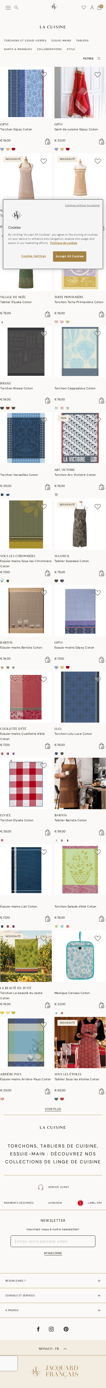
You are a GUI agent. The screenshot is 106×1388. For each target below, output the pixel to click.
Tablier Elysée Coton (16, 302)
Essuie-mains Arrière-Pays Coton (25, 1079)
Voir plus (53, 1109)
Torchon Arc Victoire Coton (75, 475)
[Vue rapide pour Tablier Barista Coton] (102, 832)
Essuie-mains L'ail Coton (18, 906)
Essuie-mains (61, 40)
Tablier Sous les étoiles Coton (76, 1079)
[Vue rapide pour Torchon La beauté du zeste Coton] (48, 1005)
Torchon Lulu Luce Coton (73, 734)
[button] (92, 7)
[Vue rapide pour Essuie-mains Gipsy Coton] (102, 659)
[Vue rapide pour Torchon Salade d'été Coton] (102, 918)
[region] (53, 234)
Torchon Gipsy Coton (16, 129)
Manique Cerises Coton (72, 993)
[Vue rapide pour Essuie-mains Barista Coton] (48, 659)
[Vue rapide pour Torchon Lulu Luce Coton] (102, 745)
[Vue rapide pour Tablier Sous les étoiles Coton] (102, 1091)
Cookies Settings (33, 256)
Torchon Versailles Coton (19, 475)
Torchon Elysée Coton (16, 820)
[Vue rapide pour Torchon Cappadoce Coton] (102, 400)
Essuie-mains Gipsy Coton (74, 648)
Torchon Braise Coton (16, 388)
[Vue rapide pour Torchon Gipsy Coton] (48, 141)
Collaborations (49, 49)
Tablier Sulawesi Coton (71, 561)
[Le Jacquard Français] (53, 1368)
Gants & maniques (18, 49)
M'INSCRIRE (53, 1253)
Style (71, 49)
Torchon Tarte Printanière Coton (79, 302)
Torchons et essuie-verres (25, 40)
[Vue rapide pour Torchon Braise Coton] (48, 400)
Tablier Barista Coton (70, 820)
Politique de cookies (63, 243)
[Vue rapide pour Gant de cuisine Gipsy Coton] (102, 141)
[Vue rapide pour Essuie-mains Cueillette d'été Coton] (48, 745)
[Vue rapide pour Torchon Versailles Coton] (48, 486)
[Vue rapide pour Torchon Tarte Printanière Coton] (102, 314)
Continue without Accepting (82, 205)
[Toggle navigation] (8, 7)
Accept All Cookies (70, 256)
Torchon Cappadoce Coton (75, 388)
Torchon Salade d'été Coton (75, 906)
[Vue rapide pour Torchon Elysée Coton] (48, 832)
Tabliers (82, 40)
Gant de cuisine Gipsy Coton (76, 129)
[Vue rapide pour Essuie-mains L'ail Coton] (48, 918)
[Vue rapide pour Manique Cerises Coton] (102, 1005)
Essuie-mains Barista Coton (21, 648)
